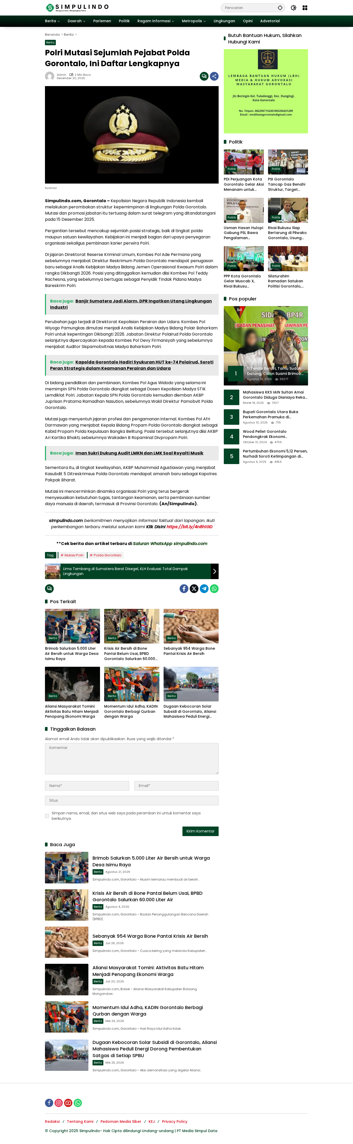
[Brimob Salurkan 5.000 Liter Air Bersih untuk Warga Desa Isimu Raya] (72, 626)
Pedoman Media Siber (121, 1121)
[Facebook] (184, 588)
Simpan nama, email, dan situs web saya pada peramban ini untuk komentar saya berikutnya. (126, 815)
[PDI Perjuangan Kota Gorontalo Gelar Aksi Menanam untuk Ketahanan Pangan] (244, 162)
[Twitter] (194, 588)
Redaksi (52, 1121)
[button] (280, 7)
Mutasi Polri (74, 555)
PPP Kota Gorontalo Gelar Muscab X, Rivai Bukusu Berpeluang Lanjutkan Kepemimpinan (242, 281)
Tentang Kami (80, 1121)
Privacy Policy (174, 1121)
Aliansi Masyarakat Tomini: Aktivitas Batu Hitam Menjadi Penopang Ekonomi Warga (71, 711)
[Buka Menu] (305, 8)
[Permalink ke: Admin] (51, 76)
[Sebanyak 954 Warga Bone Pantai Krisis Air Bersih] (191, 626)
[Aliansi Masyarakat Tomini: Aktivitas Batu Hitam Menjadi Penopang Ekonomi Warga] (72, 684)
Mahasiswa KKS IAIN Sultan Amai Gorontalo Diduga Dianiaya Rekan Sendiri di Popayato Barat (275, 395)
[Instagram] (59, 1103)
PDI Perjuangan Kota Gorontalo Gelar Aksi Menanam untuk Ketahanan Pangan (244, 184)
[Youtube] (68, 1103)
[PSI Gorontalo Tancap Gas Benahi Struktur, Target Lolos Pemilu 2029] (288, 162)
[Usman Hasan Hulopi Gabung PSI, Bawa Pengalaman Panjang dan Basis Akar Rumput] (244, 210)
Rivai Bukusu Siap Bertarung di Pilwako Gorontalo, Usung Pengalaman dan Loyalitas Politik (287, 233)
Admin (61, 74)
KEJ (152, 1121)
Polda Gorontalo (107, 555)
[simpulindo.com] (77, 7)
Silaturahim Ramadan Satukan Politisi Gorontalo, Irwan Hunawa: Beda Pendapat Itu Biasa (287, 281)
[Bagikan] (214, 76)
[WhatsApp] (214, 588)
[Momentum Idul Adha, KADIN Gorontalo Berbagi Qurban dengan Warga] (131, 684)
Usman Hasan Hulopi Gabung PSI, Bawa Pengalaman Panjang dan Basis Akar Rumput (243, 233)
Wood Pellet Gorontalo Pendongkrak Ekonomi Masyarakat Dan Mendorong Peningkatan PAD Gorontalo (270, 434)
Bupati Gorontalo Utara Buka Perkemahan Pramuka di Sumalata (270, 415)
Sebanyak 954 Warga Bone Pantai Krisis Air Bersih (189, 651)
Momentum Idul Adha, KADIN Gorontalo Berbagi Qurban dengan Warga (131, 711)
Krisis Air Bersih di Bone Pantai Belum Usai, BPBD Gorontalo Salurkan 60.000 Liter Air (129, 653)
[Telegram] (204, 588)
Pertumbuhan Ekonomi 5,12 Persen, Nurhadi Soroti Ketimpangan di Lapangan (275, 454)
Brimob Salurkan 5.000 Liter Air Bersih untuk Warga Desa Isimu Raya (71, 653)
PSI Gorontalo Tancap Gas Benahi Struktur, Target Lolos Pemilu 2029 (286, 184)
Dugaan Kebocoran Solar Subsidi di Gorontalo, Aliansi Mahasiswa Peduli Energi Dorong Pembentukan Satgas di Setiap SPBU (190, 711)
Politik (232, 169)
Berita (50, 42)
